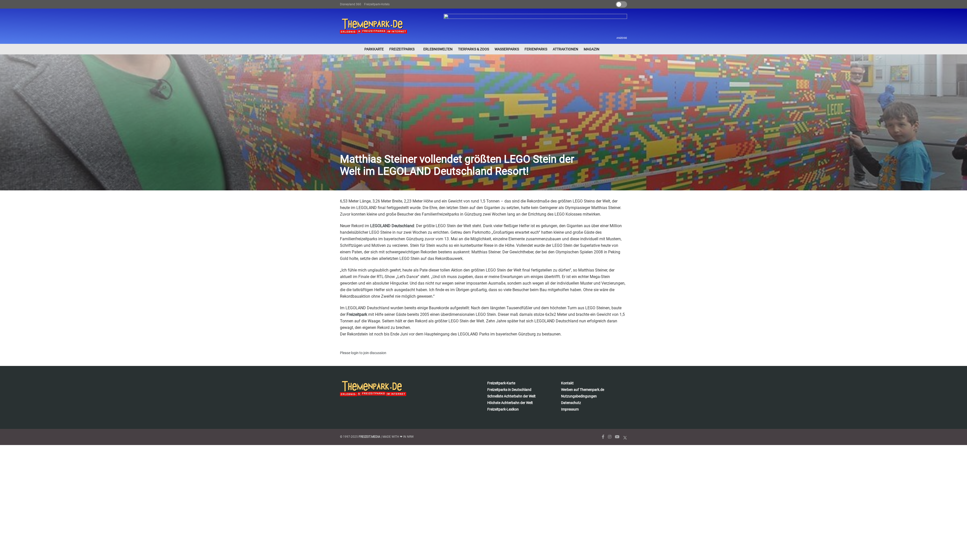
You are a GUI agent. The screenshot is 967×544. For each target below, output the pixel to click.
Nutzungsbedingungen (579, 396)
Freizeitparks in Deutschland (509, 390)
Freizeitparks (402, 49)
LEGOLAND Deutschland (392, 225)
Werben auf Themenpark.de (582, 390)
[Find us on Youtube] (617, 437)
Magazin (591, 49)
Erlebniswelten (438, 49)
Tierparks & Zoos (473, 49)
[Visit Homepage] (373, 26)
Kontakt (567, 383)
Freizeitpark (357, 314)
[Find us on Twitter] (625, 437)
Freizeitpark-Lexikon (503, 409)
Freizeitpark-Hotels (377, 4)
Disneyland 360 (350, 4)
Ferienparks (536, 49)
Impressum (570, 409)
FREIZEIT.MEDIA (369, 436)
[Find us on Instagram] (609, 437)
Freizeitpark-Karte (501, 383)
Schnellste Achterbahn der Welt (511, 396)
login (355, 353)
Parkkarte (374, 49)
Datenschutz (571, 403)
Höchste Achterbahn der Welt (510, 403)
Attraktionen (565, 49)
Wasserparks (507, 49)
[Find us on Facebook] (603, 437)
